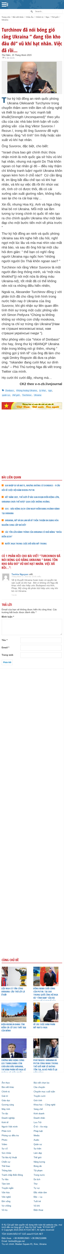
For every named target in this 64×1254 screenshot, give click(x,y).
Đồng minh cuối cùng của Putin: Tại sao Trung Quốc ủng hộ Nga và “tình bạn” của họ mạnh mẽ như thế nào (45, 994)
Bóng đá (38, 1166)
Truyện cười (39, 1096)
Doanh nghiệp (8, 1118)
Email (5, 647)
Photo (4, 1140)
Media (36, 1135)
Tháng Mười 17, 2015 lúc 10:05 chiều (26, 577)
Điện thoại (38, 1210)
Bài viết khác (18, 17)
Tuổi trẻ (37, 1201)
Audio (36, 1140)
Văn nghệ (6, 1197)
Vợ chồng (6, 1206)
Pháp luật (38, 1131)
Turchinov (26, 395)
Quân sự (38, 1144)
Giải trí (5, 1096)
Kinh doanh (39, 1113)
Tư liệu (5, 1179)
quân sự (6, 395)
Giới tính (38, 1100)
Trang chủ (6, 17)
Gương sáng (8, 1105)
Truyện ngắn (7, 1188)
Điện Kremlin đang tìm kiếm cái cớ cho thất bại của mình (13, 1027)
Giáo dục (6, 1100)
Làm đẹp (38, 1153)
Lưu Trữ (38, 1122)
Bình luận (8, 616)
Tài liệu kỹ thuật (9, 1157)
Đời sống (6, 1201)
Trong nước (39, 1175)
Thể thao (6, 1166)
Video (4, 1144)
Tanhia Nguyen (19, 574)
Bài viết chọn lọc (42, 1083)
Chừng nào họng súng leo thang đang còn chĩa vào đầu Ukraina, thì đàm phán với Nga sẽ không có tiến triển (13, 1066)
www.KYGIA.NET (35, 1234)
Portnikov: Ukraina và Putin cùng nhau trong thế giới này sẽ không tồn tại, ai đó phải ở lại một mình (45, 1066)
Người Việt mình (10, 1127)
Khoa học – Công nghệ (44, 1105)
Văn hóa (6, 1192)
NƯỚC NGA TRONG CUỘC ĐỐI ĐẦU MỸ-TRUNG (26, 543)
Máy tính (6, 1109)
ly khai (42, 390)
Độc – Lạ (38, 1197)
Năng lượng (39, 1162)
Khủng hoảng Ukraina (26, 390)
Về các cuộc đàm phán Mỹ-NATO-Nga (44, 1026)
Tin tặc (5, 1113)
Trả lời (14, 595)
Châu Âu (29, 17)
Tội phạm (38, 1170)
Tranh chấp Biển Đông (12, 1175)
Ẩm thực (6, 1083)
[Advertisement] (32, 449)
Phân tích (6, 1131)
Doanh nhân (39, 1118)
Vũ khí (37, 1206)
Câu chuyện (39, 1087)
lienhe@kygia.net (16, 1241)
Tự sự (37, 1188)
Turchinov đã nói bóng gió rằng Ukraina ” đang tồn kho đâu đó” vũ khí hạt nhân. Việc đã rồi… (32, 40)
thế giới (16, 395)
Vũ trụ (4, 1210)
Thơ (36, 1184)
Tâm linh (6, 1184)
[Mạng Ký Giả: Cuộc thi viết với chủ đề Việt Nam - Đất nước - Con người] (32, 405)
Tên (4, 640)
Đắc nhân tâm (40, 1192)
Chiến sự (6, 1162)
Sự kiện (37, 1149)
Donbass (9, 390)
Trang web (7, 655)
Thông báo (7, 1170)
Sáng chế (38, 1109)
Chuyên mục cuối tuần (44, 1092)
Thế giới (55, 17)
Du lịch (37, 1179)
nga (50, 390)
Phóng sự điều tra (10, 1135)
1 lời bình (10, 58)
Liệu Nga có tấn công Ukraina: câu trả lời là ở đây (13, 991)
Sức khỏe (6, 1153)
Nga (47, 17)
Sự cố (5, 1149)
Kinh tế (5, 1122)
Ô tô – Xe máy (41, 1127)
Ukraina (5, 20)
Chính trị (39, 17)
